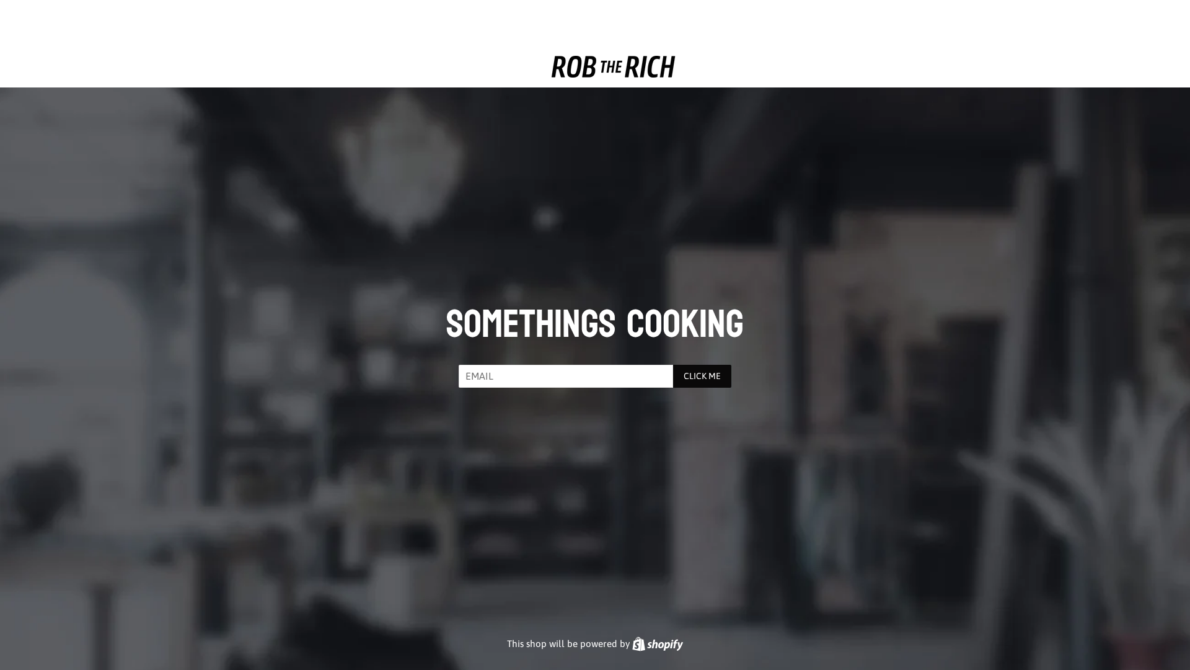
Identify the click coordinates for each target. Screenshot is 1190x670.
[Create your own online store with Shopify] (657, 643)
